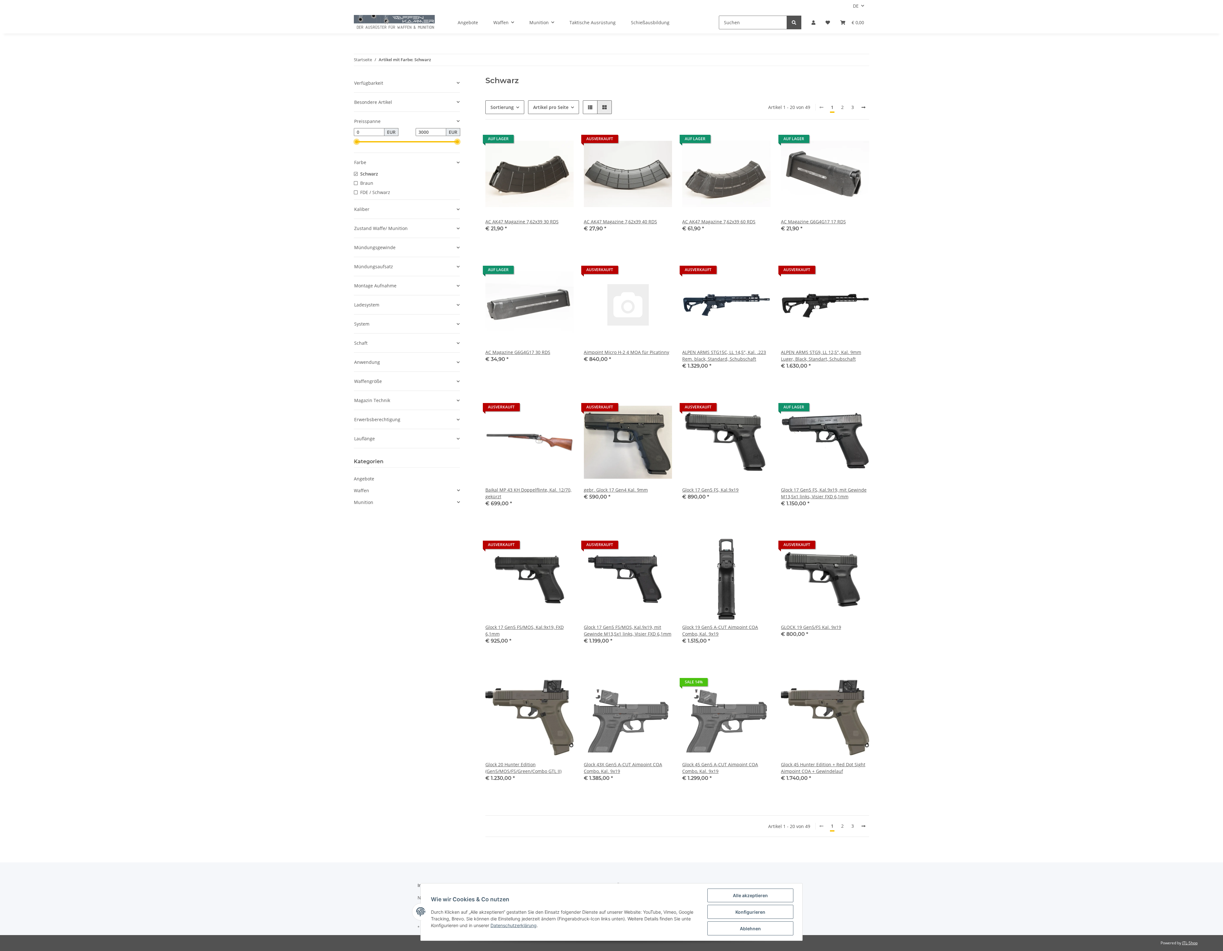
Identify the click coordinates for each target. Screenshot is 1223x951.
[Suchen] (794, 22)
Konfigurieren (750, 912)
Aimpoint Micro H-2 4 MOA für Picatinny (626, 352)
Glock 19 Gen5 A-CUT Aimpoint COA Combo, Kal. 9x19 (720, 630)
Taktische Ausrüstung (592, 22)
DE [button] (856, 6)
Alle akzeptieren (750, 895)
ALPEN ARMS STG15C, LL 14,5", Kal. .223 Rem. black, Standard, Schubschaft (724, 355)
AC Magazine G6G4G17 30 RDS (517, 352)
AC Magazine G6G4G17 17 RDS (813, 222)
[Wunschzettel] (827, 22)
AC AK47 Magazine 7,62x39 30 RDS (522, 222)
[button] (813, 22)
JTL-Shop (1190, 943)
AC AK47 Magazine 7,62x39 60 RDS (718, 222)
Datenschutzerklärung (513, 925)
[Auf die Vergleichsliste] (546, 140)
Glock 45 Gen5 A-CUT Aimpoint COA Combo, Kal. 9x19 (720, 767)
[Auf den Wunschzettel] (563, 140)
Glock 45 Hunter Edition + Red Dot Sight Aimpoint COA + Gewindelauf (823, 767)
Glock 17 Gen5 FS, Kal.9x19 (710, 490)
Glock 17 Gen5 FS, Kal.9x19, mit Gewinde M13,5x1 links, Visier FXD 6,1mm (824, 493)
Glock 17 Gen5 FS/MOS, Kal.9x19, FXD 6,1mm (524, 630)
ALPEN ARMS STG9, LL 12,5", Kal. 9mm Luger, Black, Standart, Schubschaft (821, 355)
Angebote (364, 479)
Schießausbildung (650, 22)
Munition (363, 502)
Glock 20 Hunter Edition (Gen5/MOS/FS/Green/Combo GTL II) (523, 767)
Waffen (361, 490)
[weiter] (863, 107)
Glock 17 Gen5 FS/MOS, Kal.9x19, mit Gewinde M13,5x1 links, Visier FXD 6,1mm (627, 630)
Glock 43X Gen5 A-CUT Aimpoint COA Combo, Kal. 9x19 (623, 767)
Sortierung (502, 107)
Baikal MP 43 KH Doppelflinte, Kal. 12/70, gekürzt (528, 493)
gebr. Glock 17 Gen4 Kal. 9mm (616, 490)
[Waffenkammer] (394, 22)
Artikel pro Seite (551, 107)
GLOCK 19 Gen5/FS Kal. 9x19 (811, 627)
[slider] (356, 141)
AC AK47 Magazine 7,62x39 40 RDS (620, 222)
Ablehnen (750, 928)
